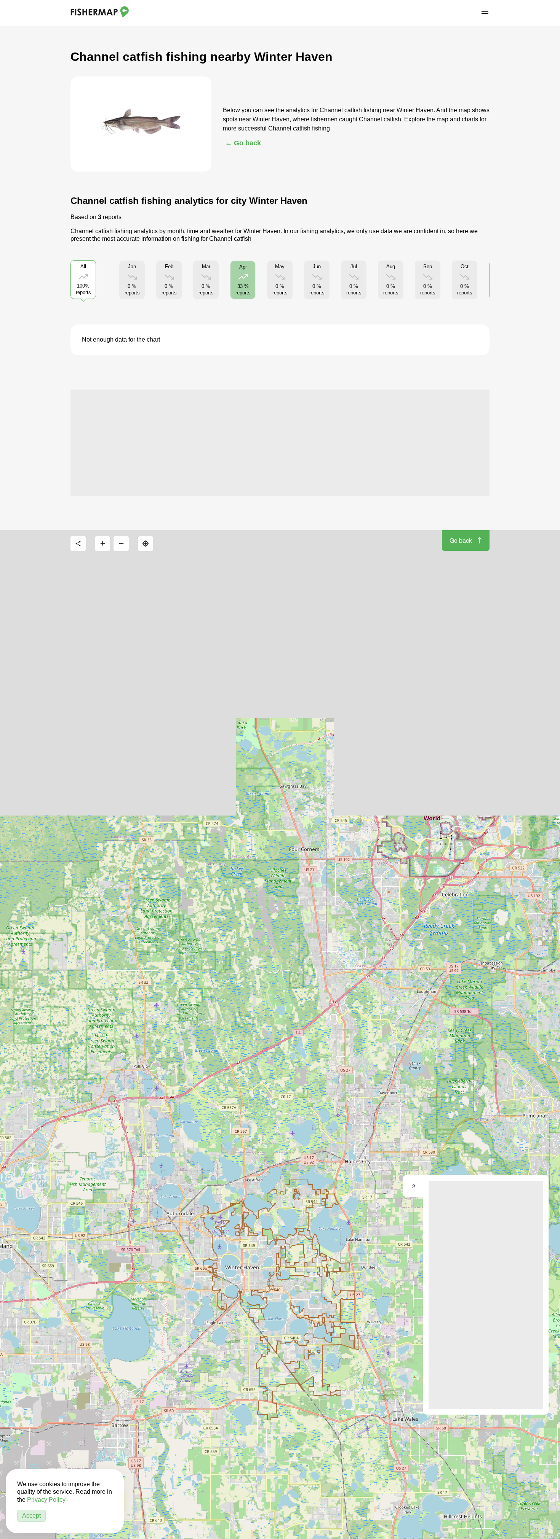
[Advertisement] (280, 443)
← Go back (243, 143)
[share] (78, 544)
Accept (31, 1515)
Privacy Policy (46, 1499)
